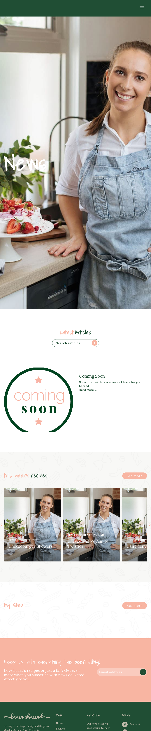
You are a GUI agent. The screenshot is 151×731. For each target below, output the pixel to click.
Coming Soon (92, 376)
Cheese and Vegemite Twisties (29, 544)
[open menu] (141, 8)
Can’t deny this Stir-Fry (89, 546)
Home (59, 723)
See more (134, 476)
